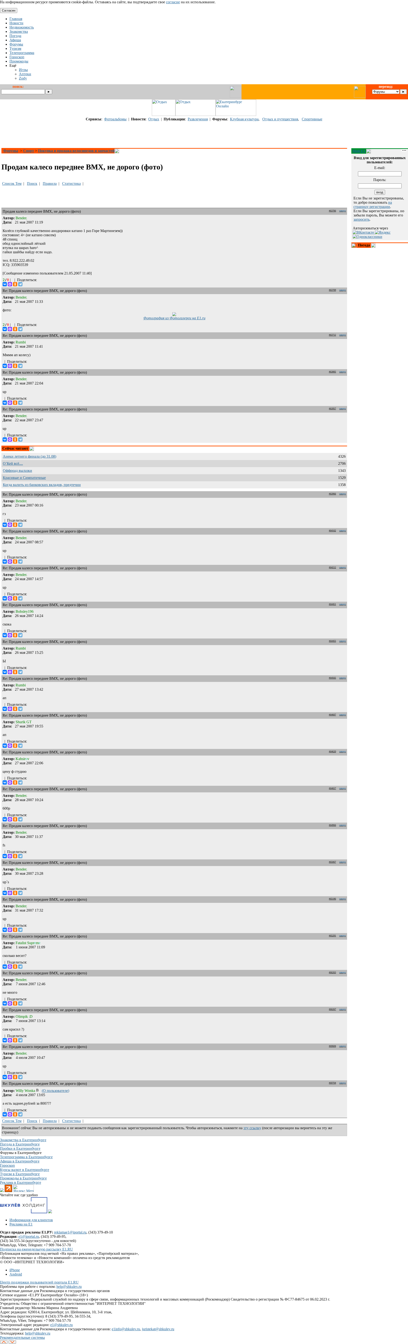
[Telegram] (20, 284)
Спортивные (312, 119)
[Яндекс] (383, 232)
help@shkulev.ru (69, 1287)
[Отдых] (163, 115)
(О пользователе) (55, 1091)
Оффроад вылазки (17, 471)
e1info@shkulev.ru (126, 1329)
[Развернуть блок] (354, 245)
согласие (173, 2)
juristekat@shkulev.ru (158, 1329)
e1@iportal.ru (28, 1236)
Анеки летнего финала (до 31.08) (29, 456)
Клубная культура (244, 119)
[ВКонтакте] (5, 284)
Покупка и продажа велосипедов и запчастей (76, 151)
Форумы (10, 151)
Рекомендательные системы (22, 1338)
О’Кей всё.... (13, 463)
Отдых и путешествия (280, 119)
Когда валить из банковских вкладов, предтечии (42, 485)
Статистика (71, 184)
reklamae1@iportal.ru (70, 1232)
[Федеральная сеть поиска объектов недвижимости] (50, 1212)
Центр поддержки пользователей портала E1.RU (39, 1282)
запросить (361, 219)
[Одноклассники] (15, 284)
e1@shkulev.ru (61, 1325)
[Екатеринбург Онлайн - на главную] (236, 115)
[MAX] (10, 284)
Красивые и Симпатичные (24, 478)
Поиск (32, 184)
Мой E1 (358, 151)
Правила (50, 184)
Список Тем (11, 184)
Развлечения (198, 119)
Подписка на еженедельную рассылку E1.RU (36, 1249)
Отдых (153, 119)
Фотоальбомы (115, 119)
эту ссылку (252, 1128)
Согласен (8, 10)
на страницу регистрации (372, 204)
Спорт (28, 151)
